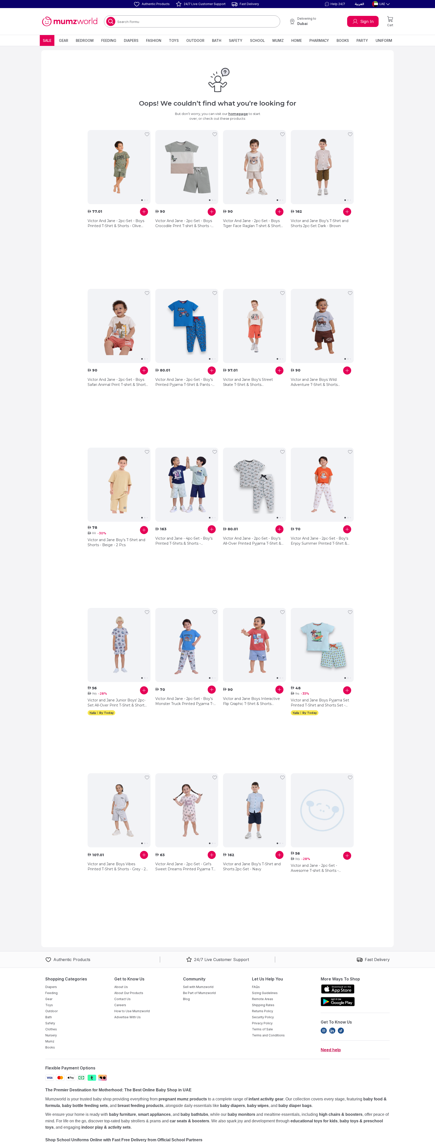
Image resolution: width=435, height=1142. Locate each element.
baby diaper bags (295, 1105)
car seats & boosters (189, 1121)
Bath (216, 40)
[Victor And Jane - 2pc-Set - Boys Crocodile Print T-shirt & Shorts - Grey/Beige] (186, 167)
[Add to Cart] (144, 212)
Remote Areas (262, 999)
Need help (331, 1049)
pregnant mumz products (183, 1099)
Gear (63, 40)
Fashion (153, 40)
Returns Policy (262, 1011)
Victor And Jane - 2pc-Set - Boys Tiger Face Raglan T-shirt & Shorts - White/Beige (252, 223)
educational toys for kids (314, 1121)
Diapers (131, 40)
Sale (47, 40)
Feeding (108, 40)
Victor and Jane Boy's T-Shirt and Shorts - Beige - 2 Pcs (116, 542)
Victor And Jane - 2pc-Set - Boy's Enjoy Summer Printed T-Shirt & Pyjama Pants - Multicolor (319, 541)
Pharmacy (319, 40)
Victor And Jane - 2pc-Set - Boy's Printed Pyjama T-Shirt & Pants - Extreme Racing (184, 382)
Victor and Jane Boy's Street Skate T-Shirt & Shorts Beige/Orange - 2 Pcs (248, 382)
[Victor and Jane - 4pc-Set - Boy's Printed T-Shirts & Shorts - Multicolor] (186, 484)
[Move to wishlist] (147, 134)
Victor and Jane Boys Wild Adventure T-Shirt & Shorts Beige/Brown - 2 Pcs (314, 382)
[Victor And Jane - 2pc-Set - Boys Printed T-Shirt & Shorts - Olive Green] (119, 167)
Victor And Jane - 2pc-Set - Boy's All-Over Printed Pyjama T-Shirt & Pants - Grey (252, 541)
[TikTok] (341, 1031)
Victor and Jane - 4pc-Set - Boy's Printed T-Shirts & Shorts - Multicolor (183, 541)
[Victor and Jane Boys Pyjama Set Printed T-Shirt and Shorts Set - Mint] (322, 645)
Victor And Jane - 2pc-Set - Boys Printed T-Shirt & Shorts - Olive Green (116, 223)
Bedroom (85, 40)
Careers (120, 1005)
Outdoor (195, 40)
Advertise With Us (127, 1017)
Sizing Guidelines (265, 993)
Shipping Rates (263, 1005)
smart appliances (154, 1114)
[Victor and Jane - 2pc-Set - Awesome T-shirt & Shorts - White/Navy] (322, 810)
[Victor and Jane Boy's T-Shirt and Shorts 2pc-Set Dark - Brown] (322, 167)
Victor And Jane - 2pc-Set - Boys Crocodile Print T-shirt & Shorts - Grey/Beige (183, 223)
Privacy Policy (262, 1023)
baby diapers (232, 1105)
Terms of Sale (262, 1029)
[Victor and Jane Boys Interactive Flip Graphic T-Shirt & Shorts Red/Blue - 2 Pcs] (254, 645)
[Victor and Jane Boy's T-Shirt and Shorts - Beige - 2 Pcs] (119, 484)
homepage (238, 114)
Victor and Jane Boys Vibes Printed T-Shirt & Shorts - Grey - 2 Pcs (117, 867)
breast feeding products (140, 1105)
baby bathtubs (194, 1114)
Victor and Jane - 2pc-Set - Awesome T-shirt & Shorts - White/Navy (315, 868)
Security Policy (263, 1017)
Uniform (384, 40)
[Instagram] (324, 1031)
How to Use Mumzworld (132, 1011)
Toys (174, 40)
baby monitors (241, 1114)
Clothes (51, 1029)
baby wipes (258, 1105)
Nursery (51, 1035)
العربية (359, 4)
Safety (235, 40)
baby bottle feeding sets (85, 1105)
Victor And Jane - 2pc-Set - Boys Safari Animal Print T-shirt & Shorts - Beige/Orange (118, 382)
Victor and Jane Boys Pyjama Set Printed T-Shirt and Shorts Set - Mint (320, 703)
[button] (334, 4)
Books (343, 40)
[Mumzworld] (69, 21)
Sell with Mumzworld (198, 987)
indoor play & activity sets (106, 1127)
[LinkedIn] (332, 1031)
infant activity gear (265, 1099)
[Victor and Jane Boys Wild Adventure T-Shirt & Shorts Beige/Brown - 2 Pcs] (322, 326)
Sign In (367, 21)
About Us (121, 987)
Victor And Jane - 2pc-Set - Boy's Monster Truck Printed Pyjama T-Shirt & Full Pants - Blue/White (184, 701)
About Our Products (128, 993)
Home (296, 40)
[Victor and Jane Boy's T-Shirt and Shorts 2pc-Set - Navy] (254, 810)
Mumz (278, 40)
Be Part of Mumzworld (199, 993)
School (257, 40)
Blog (186, 999)
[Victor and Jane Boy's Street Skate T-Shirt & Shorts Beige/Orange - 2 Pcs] (254, 326)
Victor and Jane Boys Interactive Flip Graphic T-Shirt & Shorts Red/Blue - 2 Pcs (251, 701)
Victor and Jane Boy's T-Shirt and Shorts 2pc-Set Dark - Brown (319, 223)
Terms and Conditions (268, 1035)
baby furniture (122, 1114)
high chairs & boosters (340, 1114)
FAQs (256, 987)
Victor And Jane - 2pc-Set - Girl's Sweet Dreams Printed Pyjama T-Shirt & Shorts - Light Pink (184, 867)
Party (362, 40)
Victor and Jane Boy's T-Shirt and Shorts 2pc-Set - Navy (252, 866)
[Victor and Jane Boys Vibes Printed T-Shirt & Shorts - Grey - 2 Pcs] (119, 810)
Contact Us (122, 999)
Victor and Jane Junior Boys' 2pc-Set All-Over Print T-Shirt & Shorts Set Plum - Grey (117, 703)
